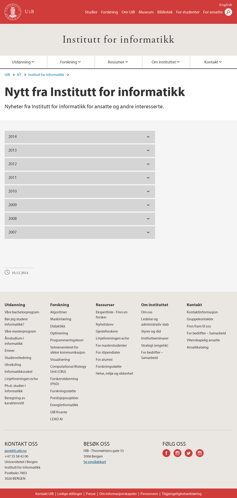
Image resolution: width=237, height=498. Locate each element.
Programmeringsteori (66, 340)
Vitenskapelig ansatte (203, 340)
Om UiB (128, 12)
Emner (10, 350)
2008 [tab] (12, 218)
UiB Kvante (58, 412)
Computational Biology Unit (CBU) (68, 369)
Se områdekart (95, 461)
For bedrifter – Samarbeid (152, 355)
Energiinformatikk (64, 404)
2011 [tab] (12, 177)
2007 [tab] (12, 232)
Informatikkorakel (18, 371)
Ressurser (116, 62)
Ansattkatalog (198, 347)
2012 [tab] (12, 163)
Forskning (109, 12)
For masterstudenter (111, 345)
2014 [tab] (12, 136)
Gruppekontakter (200, 319)
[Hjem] (13, 12)
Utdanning (21, 62)
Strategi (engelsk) (154, 345)
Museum (146, 12)
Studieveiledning (18, 357)
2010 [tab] (12, 191)
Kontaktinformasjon (202, 312)
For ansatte (213, 12)
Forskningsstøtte (63, 391)
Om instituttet (164, 62)
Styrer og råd (151, 331)
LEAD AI (56, 419)
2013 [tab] (12, 150)
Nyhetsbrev (105, 324)
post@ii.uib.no (16, 450)
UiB (7, 74)
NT (19, 74)
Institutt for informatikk (118, 39)
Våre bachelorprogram (22, 312)
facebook (168, 453)
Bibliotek (164, 12)
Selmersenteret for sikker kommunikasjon (67, 350)
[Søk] (228, 12)
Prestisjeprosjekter (64, 397)
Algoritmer (58, 312)
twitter (190, 453)
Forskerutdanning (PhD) (64, 381)
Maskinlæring (60, 319)
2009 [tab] (12, 204)
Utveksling (13, 364)
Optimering (59, 333)
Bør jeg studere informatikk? (16, 321)
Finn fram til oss (199, 326)
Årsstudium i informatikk (14, 340)
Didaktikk (57, 326)
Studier (91, 12)
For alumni (104, 359)
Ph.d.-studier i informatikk (15, 388)
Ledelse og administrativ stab (155, 321)
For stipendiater (108, 352)
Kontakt (211, 62)
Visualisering (60, 359)
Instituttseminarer (154, 338)
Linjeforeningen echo (21, 378)
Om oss (146, 312)
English (225, 4)
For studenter (188, 12)
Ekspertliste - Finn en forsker (112, 314)
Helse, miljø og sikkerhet (114, 373)
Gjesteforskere (107, 331)
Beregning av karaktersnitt (15, 400)
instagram (179, 453)
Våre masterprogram (20, 331)
